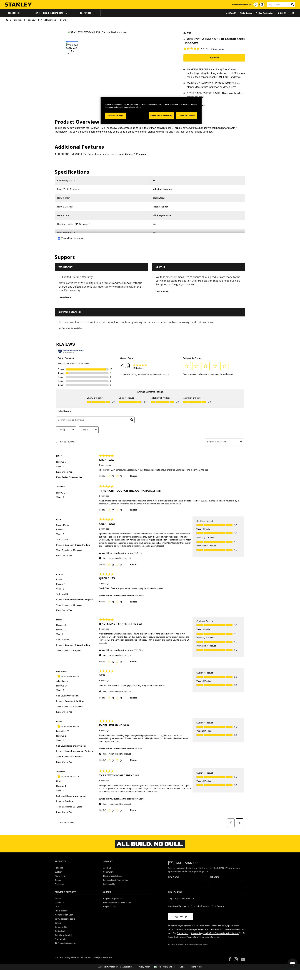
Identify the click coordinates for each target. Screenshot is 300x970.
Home (6, 20)
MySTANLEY (231, 13)
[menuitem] (14, 13)
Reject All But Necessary (161, 115)
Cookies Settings (115, 115)
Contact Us (196, 933)
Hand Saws (31, 20)
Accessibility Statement (242, 4)
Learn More (65, 297)
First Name (173, 877)
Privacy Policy (182, 933)
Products (13, 13)
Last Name (214, 877)
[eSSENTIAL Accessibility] (258, 4)
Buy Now (214, 57)
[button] (230, 959)
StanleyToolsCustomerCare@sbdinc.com (221, 933)
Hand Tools (17, 20)
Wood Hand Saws (48, 20)
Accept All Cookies (186, 115)
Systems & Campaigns (49, 13)
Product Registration (264, 13)
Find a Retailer (246, 13)
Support (85, 13)
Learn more (162, 291)
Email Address (175, 892)
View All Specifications (72, 238)
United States (202, 906)
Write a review (217, 49)
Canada (220, 906)
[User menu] (293, 13)
